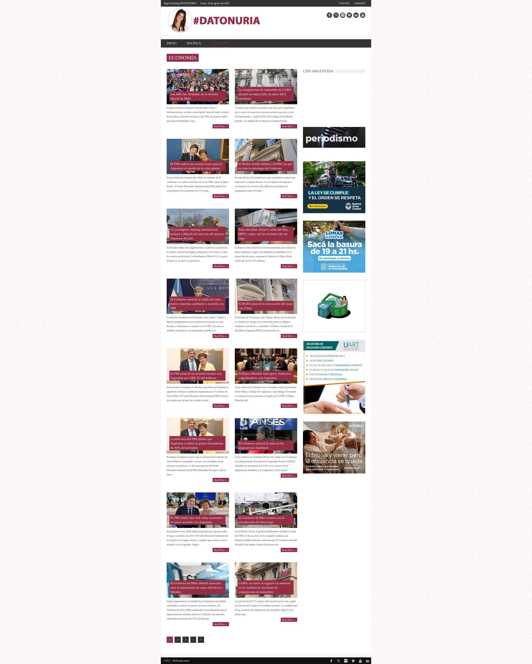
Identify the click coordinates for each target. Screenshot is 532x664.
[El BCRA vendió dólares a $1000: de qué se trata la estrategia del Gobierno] (266, 156)
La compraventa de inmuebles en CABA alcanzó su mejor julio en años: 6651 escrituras (265, 94)
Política (194, 43)
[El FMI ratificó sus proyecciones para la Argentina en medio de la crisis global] (198, 156)
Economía (219, 43)
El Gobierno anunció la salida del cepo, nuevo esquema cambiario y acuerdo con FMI (197, 304)
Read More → (221, 126)
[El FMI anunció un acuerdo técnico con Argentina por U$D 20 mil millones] (198, 366)
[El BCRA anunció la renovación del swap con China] (266, 296)
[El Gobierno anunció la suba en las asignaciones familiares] (266, 436)
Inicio (171, 43)
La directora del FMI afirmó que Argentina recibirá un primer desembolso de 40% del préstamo (197, 443)
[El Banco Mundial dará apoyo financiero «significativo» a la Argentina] (266, 366)
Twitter (344, 3)
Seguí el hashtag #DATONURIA (180, 3)
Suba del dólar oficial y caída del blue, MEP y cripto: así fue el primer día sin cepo (263, 234)
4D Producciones (181, 660)
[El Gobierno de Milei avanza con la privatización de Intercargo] (266, 510)
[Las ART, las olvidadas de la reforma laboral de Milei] (198, 86)
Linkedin (359, 3)
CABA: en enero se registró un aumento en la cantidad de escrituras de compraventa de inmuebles (265, 588)
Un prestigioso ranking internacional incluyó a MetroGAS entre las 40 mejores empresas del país (197, 234)
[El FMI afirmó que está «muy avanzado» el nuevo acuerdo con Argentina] (198, 510)
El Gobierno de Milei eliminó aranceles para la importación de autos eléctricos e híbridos (196, 588)
